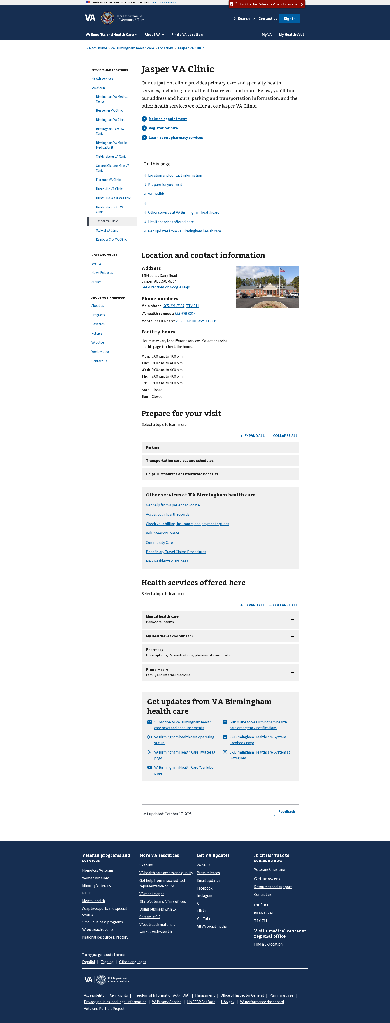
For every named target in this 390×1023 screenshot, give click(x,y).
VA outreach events (98, 929)
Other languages (132, 961)
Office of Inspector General (242, 995)
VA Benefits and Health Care (110, 34)
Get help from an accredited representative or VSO (162, 883)
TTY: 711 (260, 920)
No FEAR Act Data (201, 1001)
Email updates (208, 880)
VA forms (146, 865)
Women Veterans (95, 878)
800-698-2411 (264, 913)
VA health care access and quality (166, 872)
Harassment (205, 995)
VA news (203, 865)
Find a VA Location (187, 34)
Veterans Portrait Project (104, 1008)
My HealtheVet (291, 34)
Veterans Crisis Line (269, 869)
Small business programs (102, 922)
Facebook (205, 888)
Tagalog (107, 961)
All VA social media (212, 926)
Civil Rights (119, 995)
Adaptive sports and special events (104, 911)
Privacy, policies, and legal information (115, 1001)
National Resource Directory (105, 937)
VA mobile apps (151, 893)
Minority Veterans (96, 885)
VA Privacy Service (166, 1001)
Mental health (93, 900)
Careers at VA (149, 916)
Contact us (267, 18)
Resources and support (273, 886)
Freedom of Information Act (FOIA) (161, 995)
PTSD (86, 893)
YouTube (204, 918)
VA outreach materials (157, 924)
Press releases (208, 872)
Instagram (205, 895)
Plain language (281, 995)
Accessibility (94, 995)
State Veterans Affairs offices (162, 901)
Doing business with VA (157, 909)
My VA (267, 34)
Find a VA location (268, 944)
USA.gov (227, 1001)
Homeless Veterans (98, 870)
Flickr (201, 910)
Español (88, 961)
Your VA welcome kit (155, 931)
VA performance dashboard (262, 1001)
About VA (152, 34)
